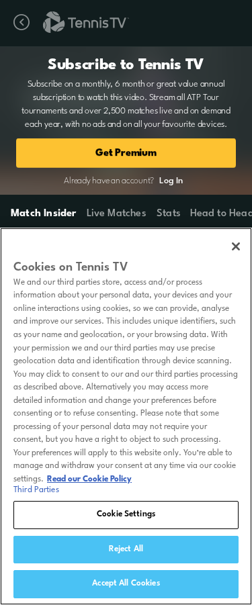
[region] (126, 416)
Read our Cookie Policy (89, 479)
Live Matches (116, 214)
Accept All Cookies (125, 583)
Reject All (126, 549)
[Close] (236, 246)
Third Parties (36, 490)
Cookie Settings (126, 514)
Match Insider (44, 214)
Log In (170, 181)
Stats (169, 214)
